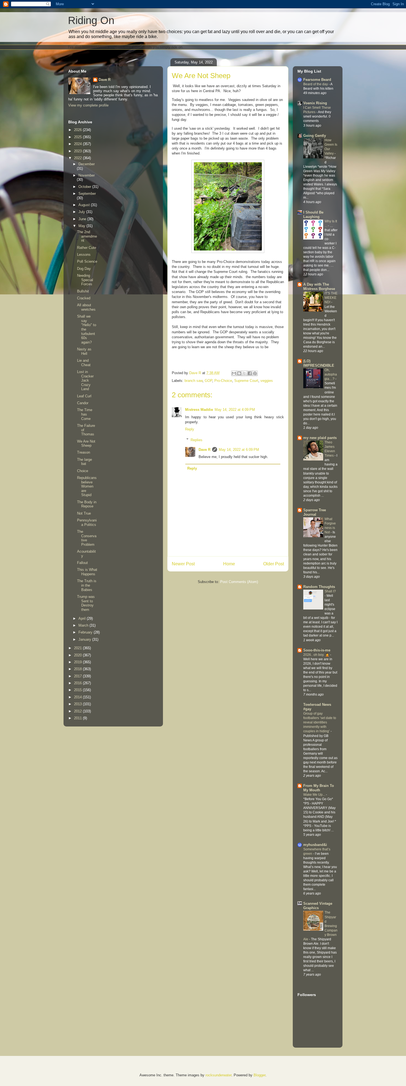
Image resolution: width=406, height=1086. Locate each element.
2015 (78, 690)
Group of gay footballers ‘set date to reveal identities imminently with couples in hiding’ (319, 722)
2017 (78, 676)
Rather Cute (86, 248)
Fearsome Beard (317, 80)
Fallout (82, 563)
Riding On (91, 20)
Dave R (204, 450)
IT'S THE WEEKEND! (331, 297)
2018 (78, 669)
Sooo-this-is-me (316, 650)
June (82, 219)
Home (229, 563)
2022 (78, 158)
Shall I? (330, 591)
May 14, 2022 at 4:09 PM (235, 410)
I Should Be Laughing (313, 214)
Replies (196, 440)
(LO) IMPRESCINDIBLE (318, 363)
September (87, 193)
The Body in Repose (86, 504)
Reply (189, 429)
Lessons (84, 254)
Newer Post (183, 563)
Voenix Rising (315, 103)
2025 (78, 137)
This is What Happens (87, 572)
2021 (78, 648)
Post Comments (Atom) (239, 582)
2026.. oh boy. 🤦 (316, 655)
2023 (78, 151)
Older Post (273, 563)
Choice (82, 471)
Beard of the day (316, 84)
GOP (208, 381)
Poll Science (87, 261)
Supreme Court (246, 381)
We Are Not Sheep (86, 443)
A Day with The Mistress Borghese (319, 286)
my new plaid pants (320, 438)
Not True (84, 513)
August (84, 205)
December (86, 164)
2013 (78, 704)
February (86, 632)
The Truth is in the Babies (86, 585)
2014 (78, 697)
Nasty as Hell (84, 351)
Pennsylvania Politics (87, 522)
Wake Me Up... (314, 795)
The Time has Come (84, 414)
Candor (82, 403)
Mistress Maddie (199, 410)
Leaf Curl (84, 396)
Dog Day (84, 269)
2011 (78, 718)
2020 (78, 655)
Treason (83, 452)
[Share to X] (244, 373)
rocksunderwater (218, 1075)
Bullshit (83, 291)
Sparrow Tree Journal (314, 512)
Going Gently (314, 136)
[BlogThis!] (239, 373)
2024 (78, 144)
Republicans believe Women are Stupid (87, 486)
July (82, 212)
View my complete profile (88, 105)
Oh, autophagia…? (331, 374)
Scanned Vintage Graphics (317, 905)
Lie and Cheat (84, 362)
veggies (266, 381)
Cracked (83, 298)
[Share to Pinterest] (255, 373)
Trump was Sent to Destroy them (86, 603)
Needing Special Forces (85, 279)
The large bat (84, 461)
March (83, 625)
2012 (78, 711)
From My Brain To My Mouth (318, 788)
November (86, 175)
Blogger (259, 1075)
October (85, 187)
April (82, 618)
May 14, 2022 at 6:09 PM (239, 450)
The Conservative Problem (86, 538)
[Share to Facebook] (249, 373)
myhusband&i (315, 845)
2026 (78, 130)
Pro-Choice (223, 381)
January (85, 639)
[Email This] (234, 373)
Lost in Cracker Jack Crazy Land (85, 380)
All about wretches (86, 307)
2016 (78, 683)
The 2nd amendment (87, 236)
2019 (78, 662)
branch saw (193, 381)
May (82, 226)
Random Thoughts (319, 587)
